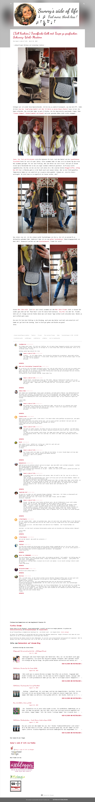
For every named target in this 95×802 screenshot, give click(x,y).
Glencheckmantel (43, 241)
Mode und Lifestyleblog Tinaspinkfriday (30, 366)
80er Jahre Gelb (23, 309)
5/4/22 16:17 (27, 544)
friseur (40, 335)
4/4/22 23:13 (39, 426)
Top (19, 159)
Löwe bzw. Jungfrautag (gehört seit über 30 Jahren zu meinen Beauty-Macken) (43, 109)
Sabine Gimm (22, 390)
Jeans (14, 159)
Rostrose (21, 575)
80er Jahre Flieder (61, 309)
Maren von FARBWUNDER (25, 555)
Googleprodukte (43, 629)
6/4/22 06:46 (34, 555)
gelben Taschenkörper (56, 239)
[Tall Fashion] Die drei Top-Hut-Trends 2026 (25, 668)
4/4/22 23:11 (39, 403)
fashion (33, 335)
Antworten (21, 363)
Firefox (13, 625)
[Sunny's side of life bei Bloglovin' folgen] (12, 749)
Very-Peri (62, 311)
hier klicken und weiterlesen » (72, 663)
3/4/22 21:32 (29, 390)
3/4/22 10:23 (45, 366)
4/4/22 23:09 (39, 377)
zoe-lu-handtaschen (54, 338)
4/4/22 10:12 (30, 463)
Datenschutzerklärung (16, 629)
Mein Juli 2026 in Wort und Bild (22, 703)
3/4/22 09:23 (30, 344)
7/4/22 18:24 (27, 575)
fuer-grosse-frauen (49, 335)
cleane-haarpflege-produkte (21, 335)
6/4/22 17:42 (32, 568)
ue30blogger (28, 338)
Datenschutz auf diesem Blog (29, 643)
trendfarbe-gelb (18, 338)
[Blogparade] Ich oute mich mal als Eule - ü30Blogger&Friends (29, 651)
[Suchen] (84, 4)
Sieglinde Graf (23, 492)
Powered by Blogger (48, 795)
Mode (58, 335)
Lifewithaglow (23, 519)
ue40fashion (37, 338)
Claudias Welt (23, 416)
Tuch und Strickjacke (27, 159)
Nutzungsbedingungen (30, 629)
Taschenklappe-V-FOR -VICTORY (70, 335)
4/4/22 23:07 (39, 353)
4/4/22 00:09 (30, 416)
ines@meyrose (22, 344)
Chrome (19, 625)
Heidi (20, 442)
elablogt (21, 544)
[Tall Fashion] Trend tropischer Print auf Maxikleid (26, 685)
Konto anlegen (65, 632)
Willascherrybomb (23, 568)
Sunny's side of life (29, 353)
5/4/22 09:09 (30, 519)
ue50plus (44, 338)
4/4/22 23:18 (39, 473)
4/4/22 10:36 (31, 492)
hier (34, 309)
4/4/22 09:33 (26, 442)
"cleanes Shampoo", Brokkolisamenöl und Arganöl (28, 113)
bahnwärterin (22, 463)
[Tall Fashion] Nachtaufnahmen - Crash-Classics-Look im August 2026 (32, 720)
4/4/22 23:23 (39, 500)
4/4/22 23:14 (39, 450)
